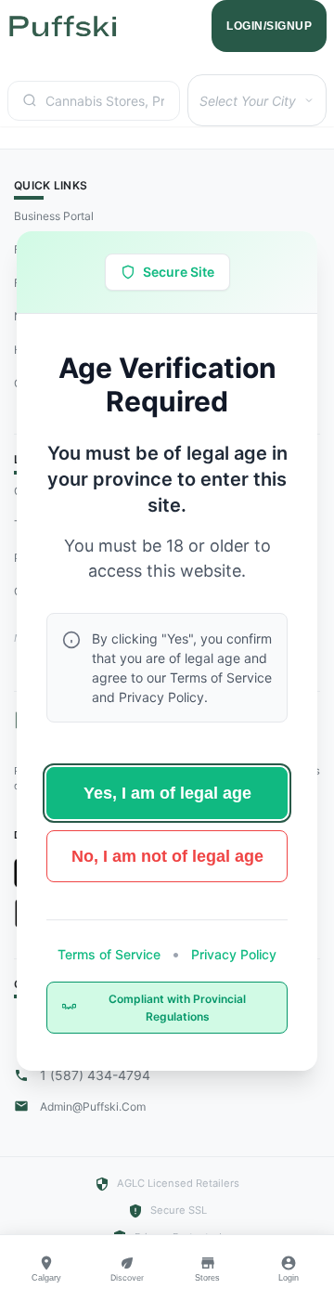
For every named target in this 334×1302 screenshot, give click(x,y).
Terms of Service (111, 954)
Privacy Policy (231, 954)
